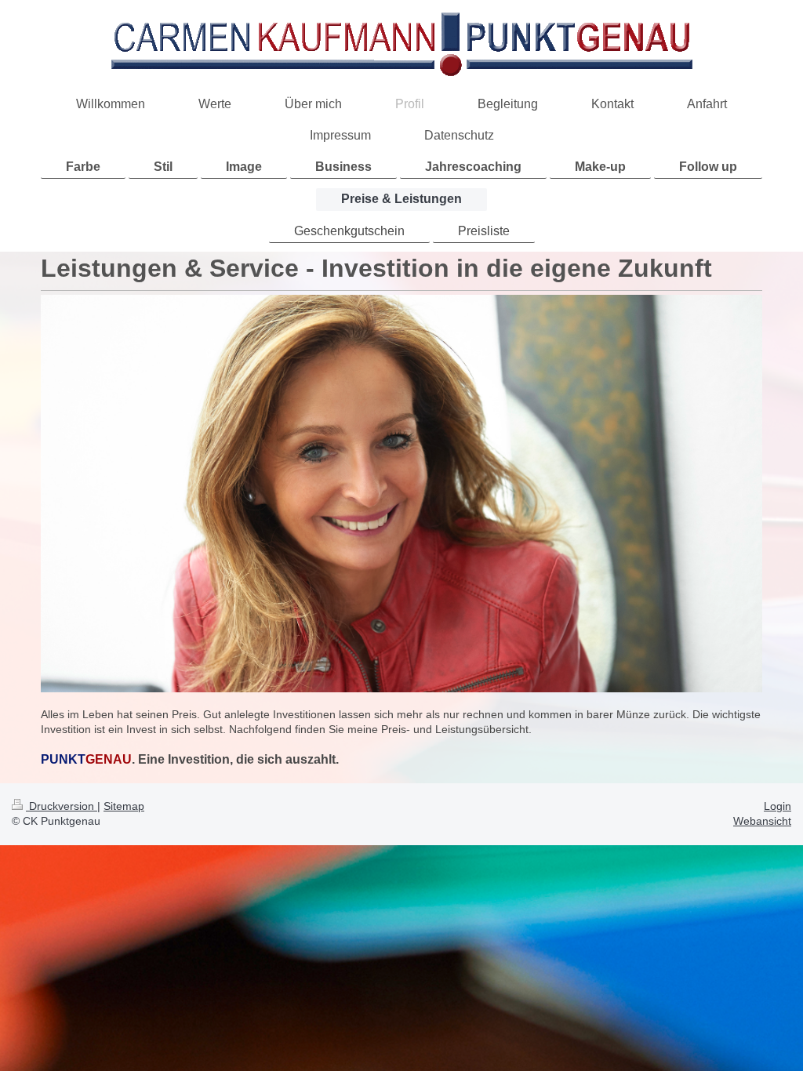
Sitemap (124, 806)
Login (777, 806)
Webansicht (762, 821)
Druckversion (61, 806)
